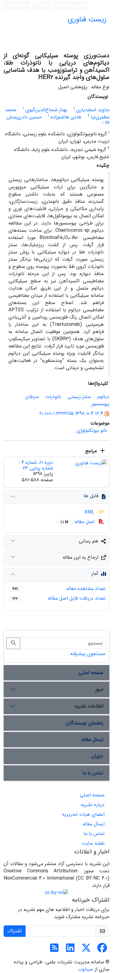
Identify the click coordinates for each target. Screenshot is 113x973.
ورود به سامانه (70, 5)
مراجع (91, 451)
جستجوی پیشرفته (87, 654)
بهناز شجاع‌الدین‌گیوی (46, 110)
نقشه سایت (93, 843)
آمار (94, 573)
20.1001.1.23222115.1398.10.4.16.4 (71, 413)
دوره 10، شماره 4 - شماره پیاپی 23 (35, 465)
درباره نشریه (93, 804)
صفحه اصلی (91, 672)
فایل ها (90, 496)
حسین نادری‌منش (24, 117)
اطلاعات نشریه (88, 706)
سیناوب (85, 969)
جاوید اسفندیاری (92, 110)
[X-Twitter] (86, 950)
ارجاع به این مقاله (80, 557)
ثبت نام (43, 5)
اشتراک (15, 931)
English (15, 5)
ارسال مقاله (92, 739)
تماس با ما (92, 773)
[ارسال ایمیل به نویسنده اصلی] (107, 123)
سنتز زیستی (79, 396)
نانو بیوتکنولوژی (92, 430)
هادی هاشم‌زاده (66, 117)
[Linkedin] (70, 950)
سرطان (32, 396)
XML (90, 512)
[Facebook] (102, 950)
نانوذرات (53, 396)
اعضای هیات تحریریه (83, 814)
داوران (97, 756)
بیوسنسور (100, 404)
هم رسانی (88, 541)
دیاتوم (103, 396)
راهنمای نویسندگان (84, 723)
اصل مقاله (78, 522)
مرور (99, 689)
